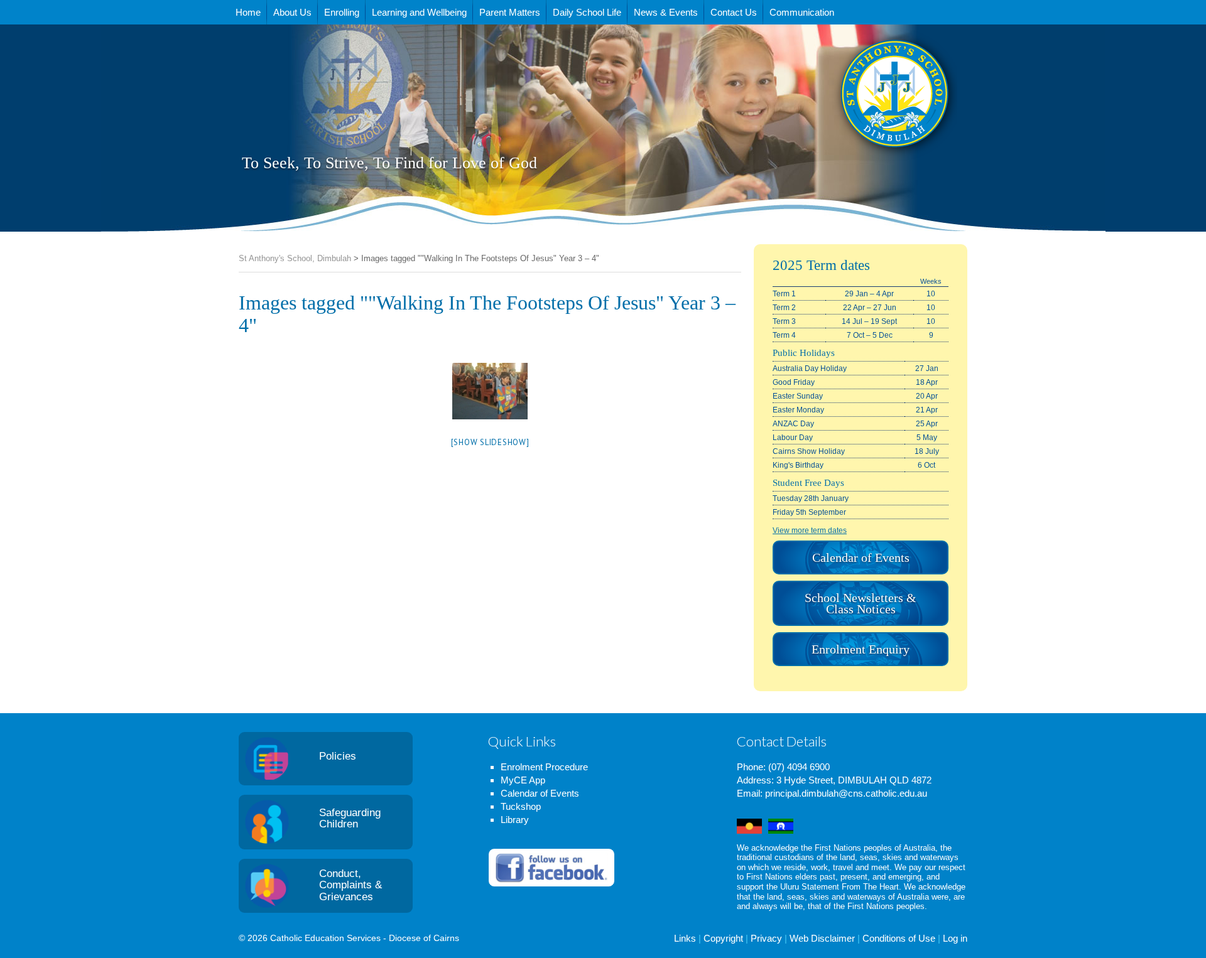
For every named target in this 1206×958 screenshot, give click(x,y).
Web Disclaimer (822, 938)
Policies (337, 756)
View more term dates (810, 530)
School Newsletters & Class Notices (860, 603)
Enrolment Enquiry (861, 649)
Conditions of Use (898, 938)
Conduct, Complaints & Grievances (350, 885)
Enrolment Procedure (544, 767)
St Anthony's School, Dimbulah (832, 124)
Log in (955, 938)
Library (515, 819)
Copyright (723, 938)
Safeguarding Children (350, 819)
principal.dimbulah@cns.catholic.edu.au (846, 793)
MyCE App (523, 780)
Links (685, 938)
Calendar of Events (861, 557)
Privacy (766, 938)
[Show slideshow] (490, 442)
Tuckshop (521, 806)
